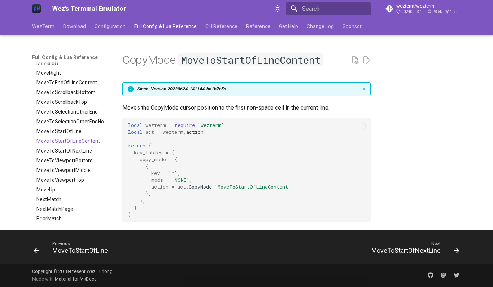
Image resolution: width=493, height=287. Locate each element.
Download (74, 26)
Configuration (110, 26)
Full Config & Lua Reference (165, 26)
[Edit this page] (366, 60)
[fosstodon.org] (443, 275)
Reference (258, 26)
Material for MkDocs (76, 279)
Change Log (320, 26)
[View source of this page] (354, 60)
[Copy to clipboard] (363, 125)
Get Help (288, 26)
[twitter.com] (456, 275)
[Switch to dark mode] (277, 8)
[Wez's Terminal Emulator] (36, 8)
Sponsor (352, 26)
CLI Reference (221, 26)
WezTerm (43, 26)
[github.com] (430, 275)
